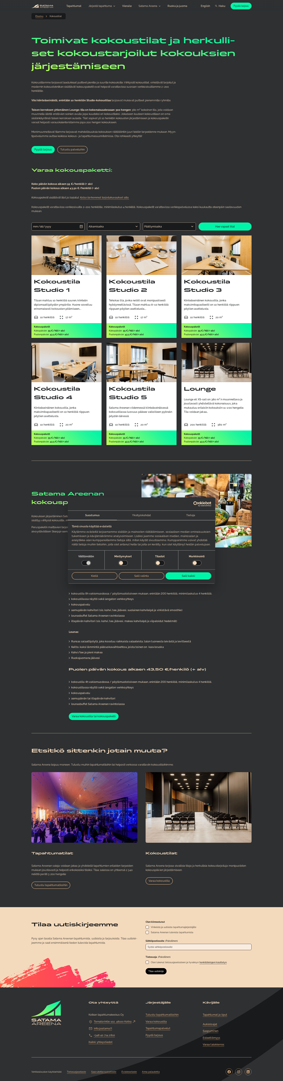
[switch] (123, 563)
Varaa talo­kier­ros (213, 1044)
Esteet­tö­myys (211, 1037)
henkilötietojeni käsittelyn (213, 962)
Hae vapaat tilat (225, 226)
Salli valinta (141, 575)
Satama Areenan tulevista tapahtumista (172, 932)
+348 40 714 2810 (104, 1035)
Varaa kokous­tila (159, 880)
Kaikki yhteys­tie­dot (101, 1042)
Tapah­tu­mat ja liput (215, 1014)
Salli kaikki (188, 575)
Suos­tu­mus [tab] (92, 515)
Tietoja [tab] (190, 515)
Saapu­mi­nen (210, 1030)
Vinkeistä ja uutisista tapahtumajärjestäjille (173, 927)
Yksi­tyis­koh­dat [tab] (141, 515)
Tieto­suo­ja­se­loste (76, 1072)
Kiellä (94, 575)
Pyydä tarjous (241, 6)
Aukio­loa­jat (210, 1024)
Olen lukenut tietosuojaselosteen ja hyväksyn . (189, 962)
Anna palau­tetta (151, 1072)
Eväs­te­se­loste (129, 1072)
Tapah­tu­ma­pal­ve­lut (158, 1028)
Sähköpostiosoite (162, 941)
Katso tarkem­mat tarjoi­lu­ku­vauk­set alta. (104, 197)
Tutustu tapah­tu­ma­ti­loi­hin (50, 885)
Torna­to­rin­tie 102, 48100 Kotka (113, 1021)
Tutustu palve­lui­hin (72, 149)
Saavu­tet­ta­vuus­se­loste (103, 1072)
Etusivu (39, 16)
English (205, 6)
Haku (222, 6)
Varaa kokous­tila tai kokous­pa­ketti (94, 716)
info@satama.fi (103, 1028)
